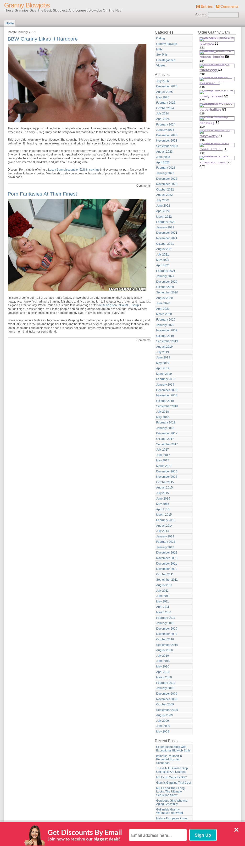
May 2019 (162, 363)
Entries (207, 6)
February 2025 (165, 102)
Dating (160, 38)
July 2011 (162, 590)
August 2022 (164, 195)
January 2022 (165, 227)
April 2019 (163, 368)
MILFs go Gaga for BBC (171, 777)
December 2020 (166, 281)
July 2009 (162, 720)
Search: (201, 15)
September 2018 (167, 406)
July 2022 (162, 200)
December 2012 (166, 552)
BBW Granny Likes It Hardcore (43, 39)
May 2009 (162, 731)
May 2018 (162, 417)
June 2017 (163, 455)
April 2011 (162, 606)
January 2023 (165, 173)
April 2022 (163, 211)
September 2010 (167, 645)
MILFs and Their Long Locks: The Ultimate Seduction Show (170, 791)
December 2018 (166, 390)
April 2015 (163, 509)
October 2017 (165, 439)
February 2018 (165, 422)
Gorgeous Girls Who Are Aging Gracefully (172, 802)
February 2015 (165, 520)
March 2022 (164, 216)
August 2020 (164, 298)
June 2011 (163, 596)
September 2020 (167, 292)
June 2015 (163, 498)
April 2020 (163, 308)
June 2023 (163, 157)
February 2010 (165, 683)
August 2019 (164, 346)
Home (10, 23)
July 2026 (162, 81)
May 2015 (162, 504)
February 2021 (165, 271)
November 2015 (166, 476)
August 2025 (164, 92)
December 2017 (166, 433)
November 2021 (166, 238)
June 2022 (163, 205)
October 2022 (165, 189)
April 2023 (163, 162)
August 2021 (164, 249)
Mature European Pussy (172, 818)
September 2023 (167, 146)
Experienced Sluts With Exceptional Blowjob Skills (173, 748)
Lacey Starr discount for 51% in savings (73, 169)
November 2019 (166, 330)
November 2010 (166, 634)
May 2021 (162, 260)
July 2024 (162, 113)
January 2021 (165, 276)
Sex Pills (161, 54)
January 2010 (165, 688)
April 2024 (163, 119)
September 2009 (167, 710)
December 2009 (166, 693)
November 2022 (166, 184)
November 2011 (166, 569)
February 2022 (165, 222)
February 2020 (165, 319)
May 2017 (162, 460)
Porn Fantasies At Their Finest (42, 194)
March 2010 (164, 677)
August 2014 (164, 525)
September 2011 (167, 579)
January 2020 (165, 325)
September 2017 (167, 444)
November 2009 (166, 699)
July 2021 (162, 254)
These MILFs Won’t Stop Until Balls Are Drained (172, 770)
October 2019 (165, 336)
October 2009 (165, 704)
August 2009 (164, 715)
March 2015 (164, 514)
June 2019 (163, 357)
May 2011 (162, 601)
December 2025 (166, 86)
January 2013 (165, 547)
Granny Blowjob (166, 44)
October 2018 (165, 401)
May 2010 (162, 666)
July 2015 (162, 493)
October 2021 (165, 243)
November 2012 (166, 558)
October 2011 (165, 574)
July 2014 (162, 531)
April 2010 (163, 672)
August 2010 (164, 650)
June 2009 (163, 726)
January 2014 (165, 536)
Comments (229, 6)
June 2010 (163, 661)
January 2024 (165, 129)
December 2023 (166, 135)
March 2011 (164, 612)
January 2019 (165, 384)
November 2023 (166, 140)
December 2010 (166, 628)
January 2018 (165, 428)
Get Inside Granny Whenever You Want (169, 811)
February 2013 (165, 541)
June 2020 (163, 303)
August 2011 (164, 585)
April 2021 (163, 265)
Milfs (159, 49)
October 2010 (165, 639)
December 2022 (166, 178)
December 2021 (166, 232)
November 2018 (166, 395)
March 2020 (164, 314)
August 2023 (164, 151)
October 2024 (165, 108)
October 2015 (165, 482)
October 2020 (165, 287)
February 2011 (165, 618)
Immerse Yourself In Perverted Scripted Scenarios (169, 759)
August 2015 (164, 487)
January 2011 (165, 623)
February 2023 (165, 167)
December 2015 (166, 471)
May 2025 (162, 97)
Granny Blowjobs (27, 5)
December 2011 (166, 563)
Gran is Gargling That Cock (173, 782)
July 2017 (162, 449)
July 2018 (162, 411)
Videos (160, 65)
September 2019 (167, 341)
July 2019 (162, 352)
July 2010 (162, 655)
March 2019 (164, 373)
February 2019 (165, 379)
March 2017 (164, 466)
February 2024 (165, 124)
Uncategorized (165, 60)
